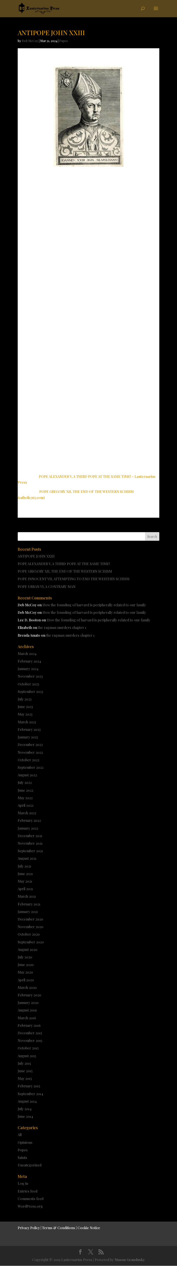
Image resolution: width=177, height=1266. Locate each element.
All (20, 1134)
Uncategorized (29, 1165)
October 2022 (28, 760)
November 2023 (30, 676)
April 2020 (26, 980)
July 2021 (24, 866)
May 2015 (25, 1078)
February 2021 (29, 904)
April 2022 (25, 805)
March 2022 (27, 813)
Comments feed (30, 1198)
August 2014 (27, 1101)
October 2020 (29, 934)
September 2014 (30, 1093)
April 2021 (25, 888)
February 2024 (29, 661)
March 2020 (27, 987)
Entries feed (27, 1191)
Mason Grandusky (130, 1259)
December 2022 (30, 744)
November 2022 (30, 752)
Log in (23, 1183)
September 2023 (30, 691)
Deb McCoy (30, 41)
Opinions (25, 1142)
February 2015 (29, 1086)
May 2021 (25, 881)
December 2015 (30, 1033)
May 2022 (25, 798)
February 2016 (29, 1025)
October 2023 (28, 684)
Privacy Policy (29, 1227)
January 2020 (28, 1002)
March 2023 (27, 722)
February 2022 (29, 820)
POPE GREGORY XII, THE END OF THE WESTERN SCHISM (65, 571)
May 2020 (25, 972)
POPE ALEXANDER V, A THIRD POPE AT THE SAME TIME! (64, 563)
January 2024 (28, 668)
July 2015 (24, 1063)
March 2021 (27, 896)
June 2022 (25, 790)
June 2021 (25, 873)
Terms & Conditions (58, 1227)
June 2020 (26, 964)
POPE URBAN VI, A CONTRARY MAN (47, 586)
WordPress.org (30, 1206)
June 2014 (25, 1116)
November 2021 (30, 843)
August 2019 (27, 1010)
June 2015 (25, 1071)
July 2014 (25, 1109)
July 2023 (25, 699)
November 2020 (30, 926)
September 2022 (30, 767)
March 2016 (27, 1018)
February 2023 (29, 729)
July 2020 (25, 957)
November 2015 (30, 1040)
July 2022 (25, 782)
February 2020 (29, 995)
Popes (63, 41)
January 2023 (28, 737)
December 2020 (30, 919)
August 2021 (27, 858)
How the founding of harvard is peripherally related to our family (94, 605)
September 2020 (31, 942)
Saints (22, 1157)
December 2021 (30, 835)
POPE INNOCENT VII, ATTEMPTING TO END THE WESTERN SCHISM (74, 579)
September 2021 (30, 851)
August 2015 (27, 1055)
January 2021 (28, 911)
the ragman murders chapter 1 (62, 627)
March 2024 (27, 653)
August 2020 (27, 949)
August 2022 (27, 775)
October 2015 (28, 1048)
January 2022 (28, 828)
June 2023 (25, 706)
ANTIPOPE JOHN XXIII (36, 556)
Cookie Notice (88, 1227)
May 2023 (25, 714)
